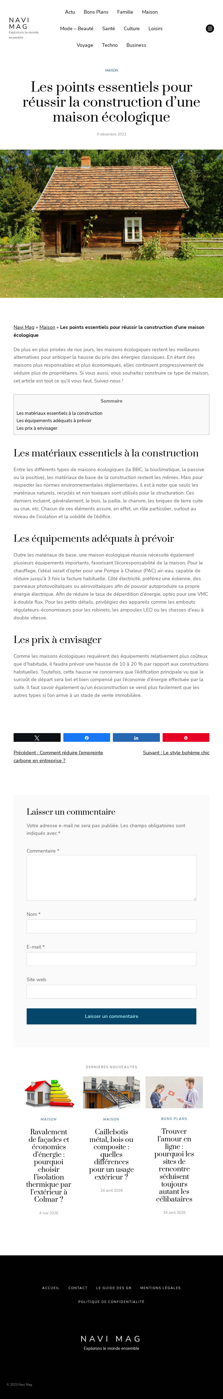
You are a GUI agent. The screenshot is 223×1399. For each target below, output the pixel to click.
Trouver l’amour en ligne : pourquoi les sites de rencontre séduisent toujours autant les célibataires (174, 1165)
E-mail (36, 947)
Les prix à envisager (37, 428)
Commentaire (43, 851)
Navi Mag (19, 23)
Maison (111, 70)
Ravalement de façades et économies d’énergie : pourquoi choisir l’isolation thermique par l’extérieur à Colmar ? (48, 1166)
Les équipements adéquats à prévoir (54, 421)
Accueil (51, 1288)
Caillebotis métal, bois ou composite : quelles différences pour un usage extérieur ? (111, 1155)
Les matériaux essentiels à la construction (60, 413)
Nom (34, 914)
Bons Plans (174, 1119)
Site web (36, 979)
